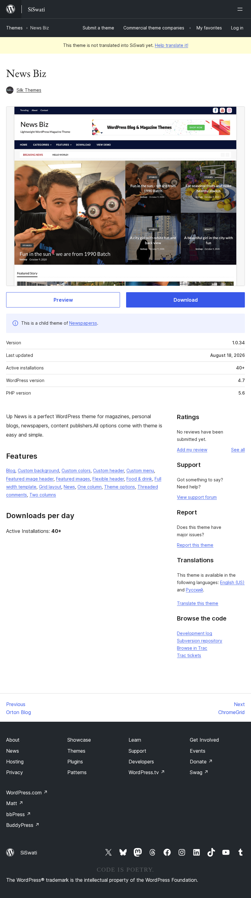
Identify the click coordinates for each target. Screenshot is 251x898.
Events (197, 751)
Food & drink (139, 478)
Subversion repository (199, 640)
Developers (141, 762)
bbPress (18, 814)
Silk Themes (29, 90)
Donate (201, 762)
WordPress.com (27, 792)
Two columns (42, 494)
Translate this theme (197, 603)
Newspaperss (83, 323)
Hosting (15, 762)
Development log (194, 633)
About (13, 740)
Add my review (192, 449)
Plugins (75, 762)
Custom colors (76, 470)
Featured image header (30, 478)
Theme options (119, 486)
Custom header (108, 470)
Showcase (79, 740)
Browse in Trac (192, 648)
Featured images (73, 478)
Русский (194, 589)
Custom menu (140, 470)
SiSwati (29, 853)
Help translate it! (171, 45)
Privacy (14, 772)
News (69, 486)
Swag (199, 772)
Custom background (38, 470)
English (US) (232, 582)
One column (89, 486)
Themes (14, 27)
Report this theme (195, 545)
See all (238, 449)
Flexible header (108, 478)
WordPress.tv (147, 772)
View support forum (197, 497)
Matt (14, 803)
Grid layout (50, 486)
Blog (10, 470)
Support (137, 751)
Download (186, 300)
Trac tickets (189, 655)
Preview (63, 300)
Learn (135, 740)
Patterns (77, 772)
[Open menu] (241, 9)
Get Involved (204, 740)
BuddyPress (22, 825)
